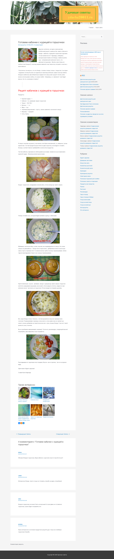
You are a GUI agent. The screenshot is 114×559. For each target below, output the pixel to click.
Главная (91, 27)
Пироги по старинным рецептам (36, 417)
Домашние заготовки (86, 160)
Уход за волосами (85, 199)
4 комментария (38, 45)
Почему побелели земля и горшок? (22, 400)
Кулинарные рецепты (86, 173)
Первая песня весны (48, 417)
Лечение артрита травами (87, 89)
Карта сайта (99, 27)
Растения (83, 189)
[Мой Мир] (23, 423)
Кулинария (83, 171)
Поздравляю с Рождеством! (46, 400)
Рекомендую (84, 192)
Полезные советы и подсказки (89, 181)
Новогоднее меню (85, 176)
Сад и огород (84, 194)
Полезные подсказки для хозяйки (89, 178)
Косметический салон (86, 168)
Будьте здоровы (84, 158)
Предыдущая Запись (23, 434)
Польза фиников (84, 111)
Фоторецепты (22, 45)
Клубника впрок (35, 399)
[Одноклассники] (21, 423)
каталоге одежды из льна (91, 67)
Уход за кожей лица (86, 202)
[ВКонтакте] (19, 423)
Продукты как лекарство (87, 184)
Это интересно (84, 210)
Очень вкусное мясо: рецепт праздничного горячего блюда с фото (24, 418)
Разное (82, 186)
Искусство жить (84, 163)
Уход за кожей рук (85, 205)
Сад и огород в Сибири (86, 197)
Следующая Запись (63, 434)
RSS (83, 75)
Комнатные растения (86, 165)
